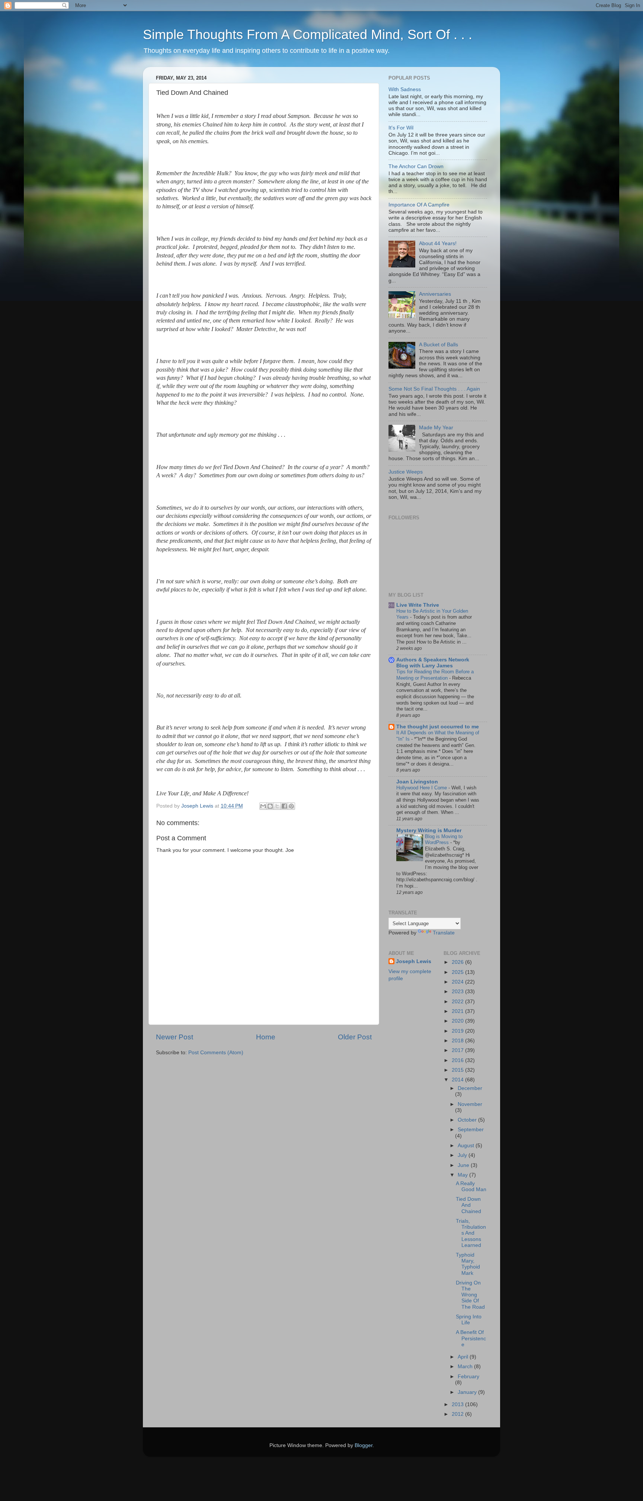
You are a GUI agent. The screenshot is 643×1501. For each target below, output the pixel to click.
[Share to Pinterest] (291, 806)
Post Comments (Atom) (215, 1052)
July (463, 1155)
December (470, 1088)
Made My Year (436, 427)
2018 (458, 1040)
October (468, 1120)
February (468, 1376)
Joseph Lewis (413, 961)
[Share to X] (277, 806)
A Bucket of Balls (438, 344)
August (467, 1145)
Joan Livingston (417, 782)
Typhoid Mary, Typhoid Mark (468, 1264)
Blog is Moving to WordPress (444, 840)
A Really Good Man (471, 1186)
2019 (458, 1031)
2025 (458, 972)
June (464, 1165)
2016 (458, 1060)
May (463, 1175)
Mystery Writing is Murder (428, 830)
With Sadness (404, 89)
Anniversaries (435, 294)
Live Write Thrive (417, 605)
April (464, 1357)
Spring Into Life (469, 1319)
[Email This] (263, 806)
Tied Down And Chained (468, 1205)
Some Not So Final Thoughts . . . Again (434, 389)
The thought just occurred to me (437, 726)
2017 (458, 1050)
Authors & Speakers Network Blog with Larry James (432, 662)
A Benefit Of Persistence (471, 1338)
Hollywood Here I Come (422, 787)
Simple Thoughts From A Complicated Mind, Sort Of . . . (307, 34)
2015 (458, 1070)
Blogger (363, 1445)
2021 (458, 1011)
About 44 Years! (438, 243)
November (470, 1104)
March (466, 1366)
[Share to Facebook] (284, 806)
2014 (458, 1080)
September (471, 1129)
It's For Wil (400, 128)
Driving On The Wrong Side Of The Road (470, 1295)
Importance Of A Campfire (419, 205)
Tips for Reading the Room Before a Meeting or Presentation (435, 675)
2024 (458, 982)
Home (265, 1037)
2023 (458, 991)
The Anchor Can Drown (416, 166)
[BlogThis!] (270, 806)
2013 (458, 1404)
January (468, 1392)
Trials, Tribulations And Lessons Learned (471, 1233)
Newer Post (174, 1037)
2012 (458, 1414)
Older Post (355, 1037)
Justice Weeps (405, 472)
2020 (458, 1021)
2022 (458, 1001)
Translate (444, 933)
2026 (458, 962)
